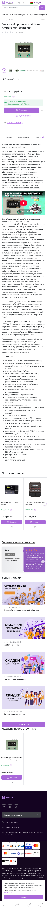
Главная (5, 15)
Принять (23, 897)
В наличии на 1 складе (15, 123)
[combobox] (20, 7)
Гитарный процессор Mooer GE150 (11, 503)
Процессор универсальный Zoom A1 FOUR (35, 503)
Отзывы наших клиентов (18, 542)
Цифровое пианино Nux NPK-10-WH (12, 559)
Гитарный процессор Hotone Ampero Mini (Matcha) (11, 759)
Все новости (23, 724)
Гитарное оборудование (19, 15)
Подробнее (8, 892)
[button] (42, 7)
